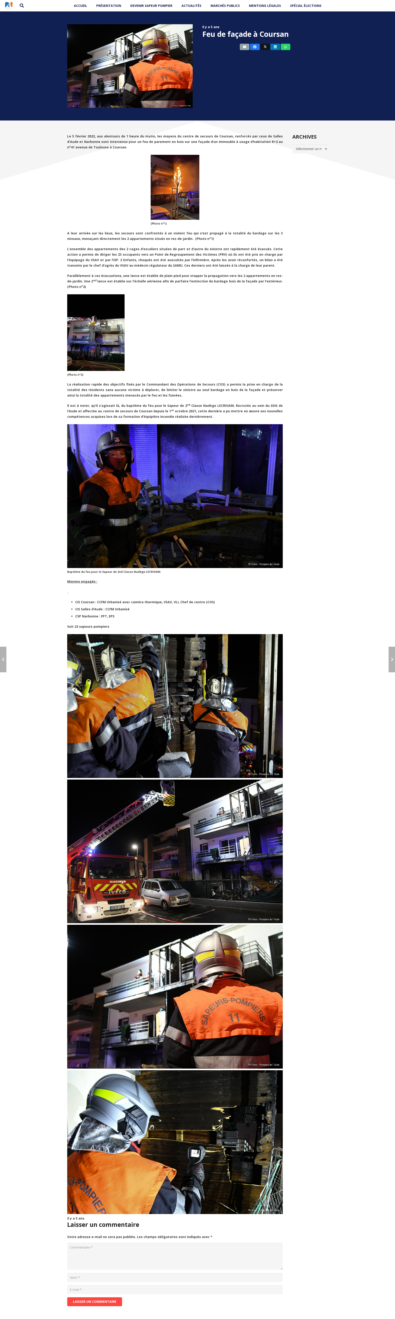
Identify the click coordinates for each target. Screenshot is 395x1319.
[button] (22, 5)
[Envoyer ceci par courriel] (244, 47)
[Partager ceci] (255, 47)
